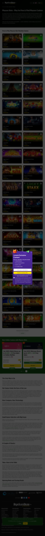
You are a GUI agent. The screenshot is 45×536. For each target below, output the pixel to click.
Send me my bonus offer (22, 272)
